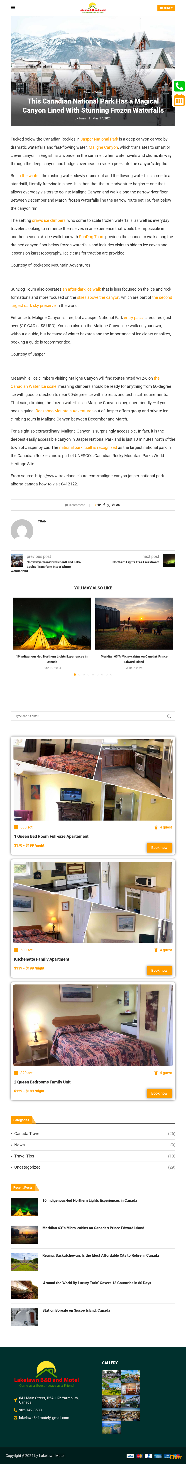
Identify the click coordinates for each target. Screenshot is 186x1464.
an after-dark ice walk (81, 289)
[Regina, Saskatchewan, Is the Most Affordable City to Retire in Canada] (24, 1262)
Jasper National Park (99, 139)
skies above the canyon (98, 297)
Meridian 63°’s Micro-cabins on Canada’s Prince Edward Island (93, 1228)
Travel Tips (94, 1156)
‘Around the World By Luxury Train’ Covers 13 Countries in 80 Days (96, 1283)
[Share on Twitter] (108, 505)
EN (173, 1457)
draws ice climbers (49, 220)
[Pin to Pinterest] (113, 505)
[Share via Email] (118, 505)
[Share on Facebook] (104, 505)
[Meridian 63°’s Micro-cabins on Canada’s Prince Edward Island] (134, 624)
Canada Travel (94, 1133)
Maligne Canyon (103, 147)
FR (180, 1457)
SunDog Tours (91, 236)
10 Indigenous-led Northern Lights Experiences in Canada (89, 1200)
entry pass (133, 317)
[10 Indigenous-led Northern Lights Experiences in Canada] (52, 624)
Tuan (82, 118)
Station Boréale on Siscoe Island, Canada (76, 1310)
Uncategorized (94, 1167)
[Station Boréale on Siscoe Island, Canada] (24, 1317)
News (94, 1145)
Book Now (166, 8)
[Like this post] (99, 505)
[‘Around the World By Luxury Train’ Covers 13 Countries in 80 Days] (24, 1290)
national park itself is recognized (88, 447)
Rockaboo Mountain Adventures (64, 410)
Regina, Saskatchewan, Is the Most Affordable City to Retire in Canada (100, 1255)
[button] (19, 636)
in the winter (29, 175)
